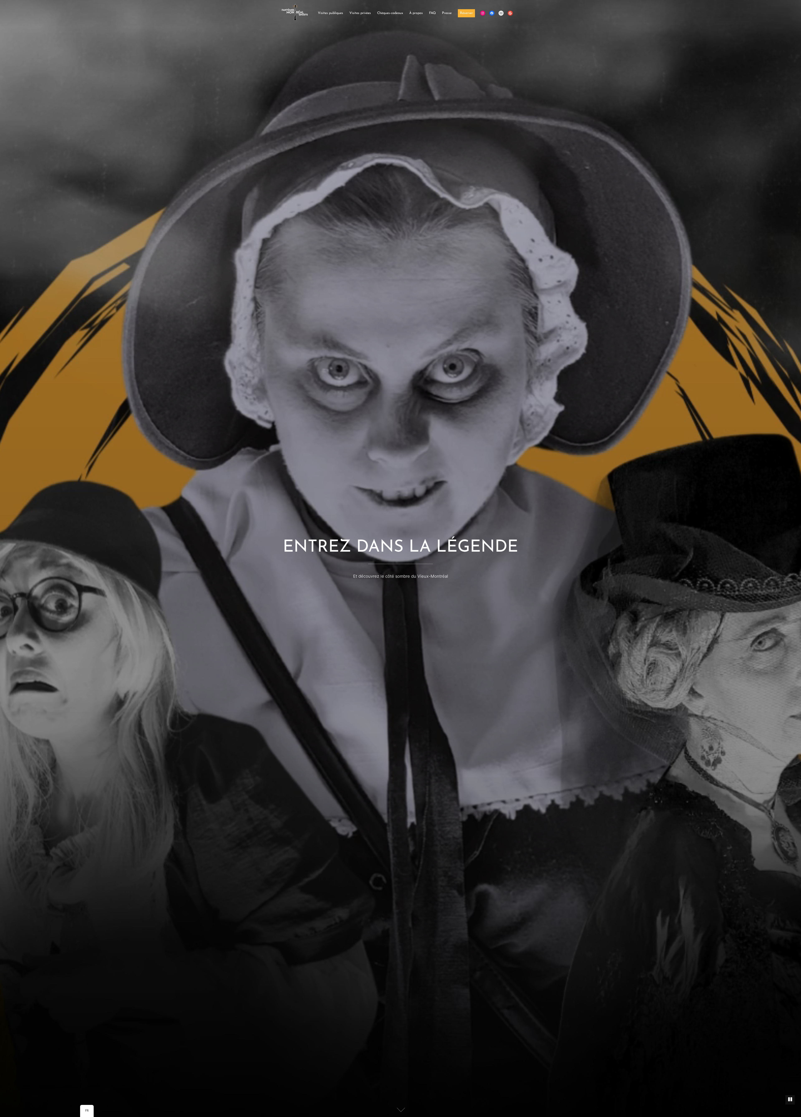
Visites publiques (330, 13)
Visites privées (360, 13)
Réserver (466, 13)
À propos (416, 13)
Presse (447, 13)
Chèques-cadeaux (390, 13)
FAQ (432, 13)
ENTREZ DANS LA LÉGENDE (400, 547)
